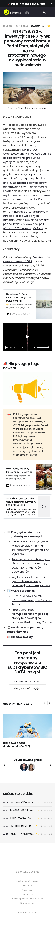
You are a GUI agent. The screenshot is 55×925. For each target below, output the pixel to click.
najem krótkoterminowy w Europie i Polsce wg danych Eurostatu (25, 216)
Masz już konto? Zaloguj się (27, 688)
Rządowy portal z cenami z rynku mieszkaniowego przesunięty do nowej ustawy (31, 581)
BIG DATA (27, 885)
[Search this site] (44, 12)
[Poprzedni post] (5, 765)
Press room (27, 889)
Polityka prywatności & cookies (27, 898)
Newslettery (37, 26)
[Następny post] (50, 765)
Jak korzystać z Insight (27, 881)
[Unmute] (35, 347)
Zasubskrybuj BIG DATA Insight (27, 681)
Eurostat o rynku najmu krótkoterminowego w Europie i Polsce (32, 600)
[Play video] (27, 336)
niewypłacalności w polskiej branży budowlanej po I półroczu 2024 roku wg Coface (26, 224)
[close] (51, 3)
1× (22, 347)
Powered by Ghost (27, 912)
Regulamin (27, 894)
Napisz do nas (27, 903)
